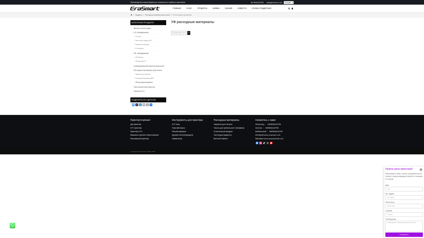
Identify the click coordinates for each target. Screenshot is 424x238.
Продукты (138, 15)
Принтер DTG (139, 91)
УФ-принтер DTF (140, 61)
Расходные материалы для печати (157, 15)
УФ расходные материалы (144, 82)
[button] (421, 169)
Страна (388, 210)
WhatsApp (390, 202)
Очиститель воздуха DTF (143, 40)
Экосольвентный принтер (144, 87)
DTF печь (138, 36)
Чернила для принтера (142, 74)
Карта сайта (151, 152)
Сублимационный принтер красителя (149, 66)
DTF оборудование (141, 32)
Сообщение (390, 219)
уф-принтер (135, 124)
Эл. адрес (389, 193)
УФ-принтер (139, 57)
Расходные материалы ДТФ (144, 78)
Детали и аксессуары (142, 28)
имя (387, 185)
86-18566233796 (257, 2)
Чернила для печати (223, 124)
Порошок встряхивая (142, 44)
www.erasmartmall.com (273, 138)
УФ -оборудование (141, 53)
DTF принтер (139, 48)
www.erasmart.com (272, 135)
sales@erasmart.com (274, 2)
